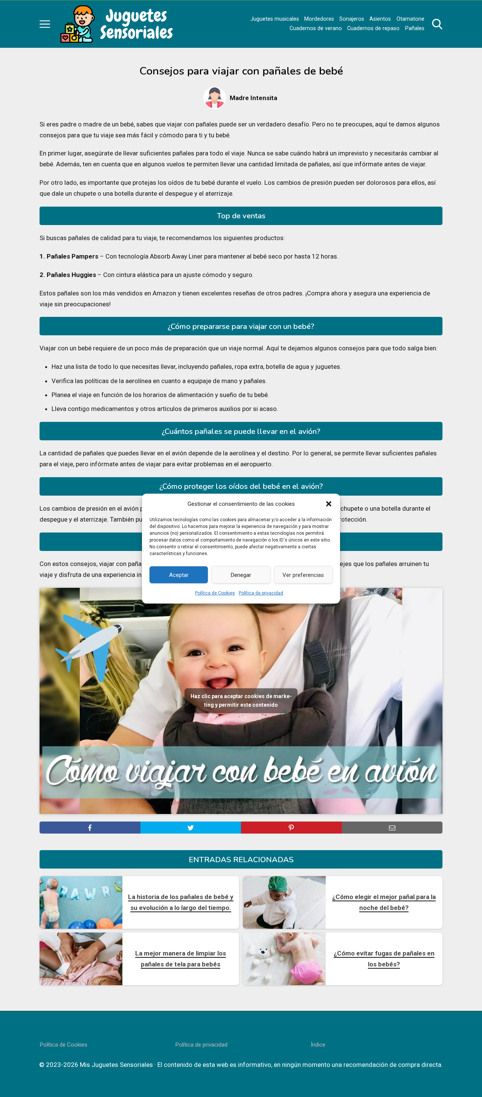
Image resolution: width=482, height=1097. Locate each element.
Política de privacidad (261, 593)
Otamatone (410, 19)
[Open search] (437, 24)
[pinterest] (291, 828)
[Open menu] (45, 24)
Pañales (414, 28)
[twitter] (190, 828)
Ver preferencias (303, 574)
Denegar (241, 574)
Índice (318, 1044)
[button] (329, 504)
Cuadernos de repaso (373, 28)
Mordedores (319, 19)
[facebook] (90, 828)
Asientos (380, 19)
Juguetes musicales (274, 19)
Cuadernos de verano (316, 28)
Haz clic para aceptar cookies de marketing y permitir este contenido (241, 700)
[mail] (392, 828)
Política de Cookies (215, 593)
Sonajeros (351, 19)
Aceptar (179, 574)
